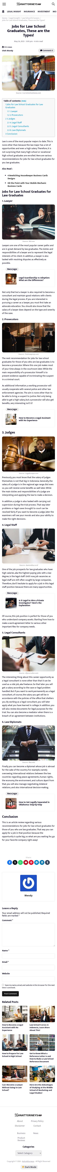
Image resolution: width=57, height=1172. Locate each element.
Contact (37, 1126)
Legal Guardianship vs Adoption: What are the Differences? (34, 279)
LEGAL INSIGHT (14, 11)
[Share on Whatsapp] (20, 862)
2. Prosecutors (16, 115)
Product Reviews (21, 1139)
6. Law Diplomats (18, 130)
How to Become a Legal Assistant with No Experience (34, 419)
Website (6, 973)
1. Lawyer (14, 111)
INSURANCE (29, 11)
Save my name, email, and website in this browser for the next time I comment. (28, 986)
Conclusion (12, 134)
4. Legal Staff (16, 123)
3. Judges (11, 119)
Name (5, 951)
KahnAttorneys (28, 1161)
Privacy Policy (37, 1121)
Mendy (28, 895)
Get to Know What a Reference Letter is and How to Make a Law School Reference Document (42, 1057)
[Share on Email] (25, 862)
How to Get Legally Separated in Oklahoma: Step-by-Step (34, 803)
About (20, 1121)
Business (21, 1133)
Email (5, 962)
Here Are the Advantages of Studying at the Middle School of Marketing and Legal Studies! (41, 1089)
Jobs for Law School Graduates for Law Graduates (24, 106)
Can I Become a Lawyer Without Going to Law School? (12, 1087)
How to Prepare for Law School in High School (12, 1055)
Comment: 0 (47, 50)
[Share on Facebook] (9, 862)
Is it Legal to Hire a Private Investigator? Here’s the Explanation (31, 603)
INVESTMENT (44, 11)
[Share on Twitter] (15, 862)
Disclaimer (20, 1126)
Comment (7, 920)
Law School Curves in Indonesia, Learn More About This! (40, 1027)
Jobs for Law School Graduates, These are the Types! (28, 30)
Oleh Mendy (7, 50)
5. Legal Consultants (19, 126)
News (35, 1133)
